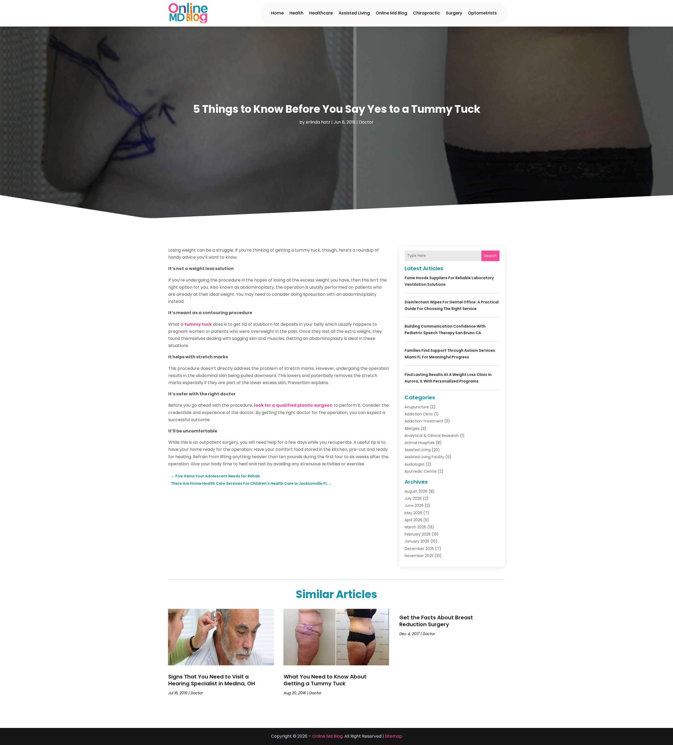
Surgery (454, 13)
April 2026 (413, 520)
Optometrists (482, 13)
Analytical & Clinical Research (432, 435)
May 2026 (413, 513)
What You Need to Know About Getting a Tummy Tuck (325, 680)
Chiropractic (426, 13)
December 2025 (419, 548)
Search (490, 255)
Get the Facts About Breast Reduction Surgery (436, 621)
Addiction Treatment (424, 421)
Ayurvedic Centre (421, 471)
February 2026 (418, 534)
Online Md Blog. (327, 736)
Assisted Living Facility (424, 457)
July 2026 (413, 498)
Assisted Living (354, 13)
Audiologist (415, 464)
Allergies (412, 428)
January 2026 (417, 541)
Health (296, 13)
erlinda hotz (318, 122)
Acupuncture (417, 407)
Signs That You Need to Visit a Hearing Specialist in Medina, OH (211, 680)
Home (277, 13)
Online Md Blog (391, 13)
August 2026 (416, 491)
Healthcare (321, 13)
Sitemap (393, 736)
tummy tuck (198, 324)
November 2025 (419, 555)
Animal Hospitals (420, 442)
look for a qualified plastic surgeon (293, 405)
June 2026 (414, 505)
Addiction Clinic (419, 414)
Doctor (366, 122)
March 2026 (415, 527)
